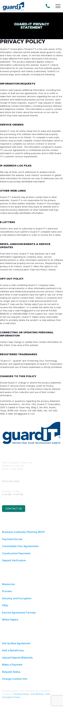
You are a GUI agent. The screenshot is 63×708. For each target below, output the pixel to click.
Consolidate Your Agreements (20, 546)
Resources (8, 584)
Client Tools (10, 345)
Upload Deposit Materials (17, 657)
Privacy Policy (21, 694)
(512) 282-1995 (10, 481)
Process (7, 591)
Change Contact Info (14, 678)
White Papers (10, 619)
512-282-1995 (35, 410)
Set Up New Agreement (16, 643)
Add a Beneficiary (13, 650)
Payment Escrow (12, 539)
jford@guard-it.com (24, 413)
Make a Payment (12, 664)
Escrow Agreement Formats (19, 612)
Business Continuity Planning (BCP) (23, 532)
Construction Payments (16, 553)
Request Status (11, 671)
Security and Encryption (16, 598)
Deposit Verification (14, 560)
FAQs (5, 605)
